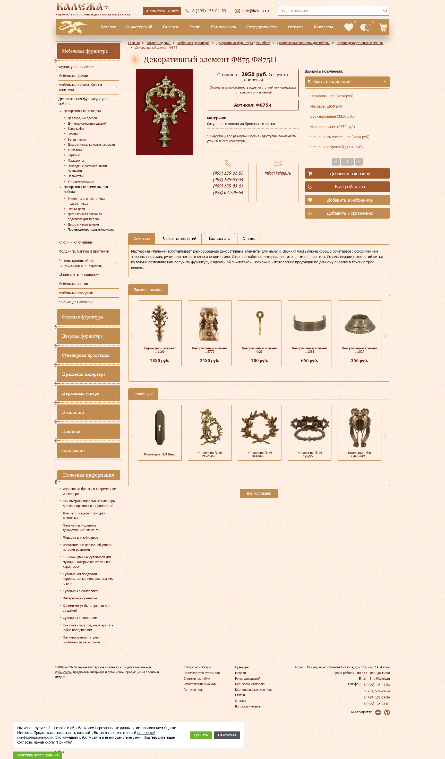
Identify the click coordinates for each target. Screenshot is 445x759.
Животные (75, 150)
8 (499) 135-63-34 (377, 697)
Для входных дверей (82, 118)
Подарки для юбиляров (80, 537)
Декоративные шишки (83, 224)
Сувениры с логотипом (80, 618)
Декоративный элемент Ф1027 (359, 349)
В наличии (73, 412)
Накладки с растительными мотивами (87, 168)
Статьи (240, 695)
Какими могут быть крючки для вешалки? (86, 608)
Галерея (170, 26)
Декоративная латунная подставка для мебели (85, 216)
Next (385, 335)
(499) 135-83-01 (228, 185)
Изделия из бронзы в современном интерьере (89, 491)
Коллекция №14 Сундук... (309, 454)
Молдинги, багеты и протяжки (83, 251)
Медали (240, 673)
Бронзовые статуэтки (250, 684)
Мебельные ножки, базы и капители (80, 87)
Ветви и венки (78, 139)
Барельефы (76, 128)
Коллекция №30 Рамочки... (210, 454)
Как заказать (223, 26)
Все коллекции (259, 493)
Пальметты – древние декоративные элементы (81, 527)
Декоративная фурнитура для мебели (83, 101)
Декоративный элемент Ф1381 (309, 349)
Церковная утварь (80, 393)
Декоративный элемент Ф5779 (209, 349)
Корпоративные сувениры (253, 689)
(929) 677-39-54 (228, 192)
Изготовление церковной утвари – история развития (89, 547)
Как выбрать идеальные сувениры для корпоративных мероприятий (89, 503)
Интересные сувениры (80, 598)
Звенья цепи (76, 209)
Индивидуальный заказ (162, 11)
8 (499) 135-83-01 (377, 703)
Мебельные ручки (73, 75)
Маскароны (76, 160)
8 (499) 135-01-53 (377, 684)
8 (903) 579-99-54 (377, 691)
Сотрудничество (262, 26)
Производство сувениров (202, 673)
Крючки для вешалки (75, 302)
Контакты (323, 26)
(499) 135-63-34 (228, 179)
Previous (133, 335)
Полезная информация (88, 475)
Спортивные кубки (197, 678)
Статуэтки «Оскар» (197, 667)
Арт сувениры (193, 689)
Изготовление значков (200, 684)
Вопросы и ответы (248, 706)
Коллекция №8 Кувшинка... (359, 454)
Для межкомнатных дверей (87, 123)
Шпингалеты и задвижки (78, 274)
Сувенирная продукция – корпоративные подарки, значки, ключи (88, 578)
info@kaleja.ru (277, 172)
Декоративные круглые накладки (91, 144)
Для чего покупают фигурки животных (84, 515)
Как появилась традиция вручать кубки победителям (88, 627)
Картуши (74, 155)
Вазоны (73, 134)
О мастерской (139, 26)
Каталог (108, 26)
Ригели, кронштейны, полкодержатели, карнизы (80, 263)
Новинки (71, 431)
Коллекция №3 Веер (159, 454)
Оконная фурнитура (82, 317)
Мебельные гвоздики (75, 293)
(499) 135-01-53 (228, 172)
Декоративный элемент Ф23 (259, 349)
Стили (195, 26)
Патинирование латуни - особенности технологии (81, 639)
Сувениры (242, 667)
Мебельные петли (73, 283)
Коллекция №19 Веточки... (259, 454)
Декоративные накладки (82, 111)
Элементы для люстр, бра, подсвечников (87, 201)
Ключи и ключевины (75, 242)
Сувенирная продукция (85, 355)
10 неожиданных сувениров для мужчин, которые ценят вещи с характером (87, 561)
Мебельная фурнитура (85, 51)
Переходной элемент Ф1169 (160, 349)
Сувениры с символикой (81, 591)
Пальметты (75, 176)
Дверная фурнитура (82, 336)
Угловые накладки (81, 181)
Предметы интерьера (84, 374)
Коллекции (73, 450)
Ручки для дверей (247, 678)
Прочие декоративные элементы (91, 229)
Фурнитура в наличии (76, 66)
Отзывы (295, 26)
